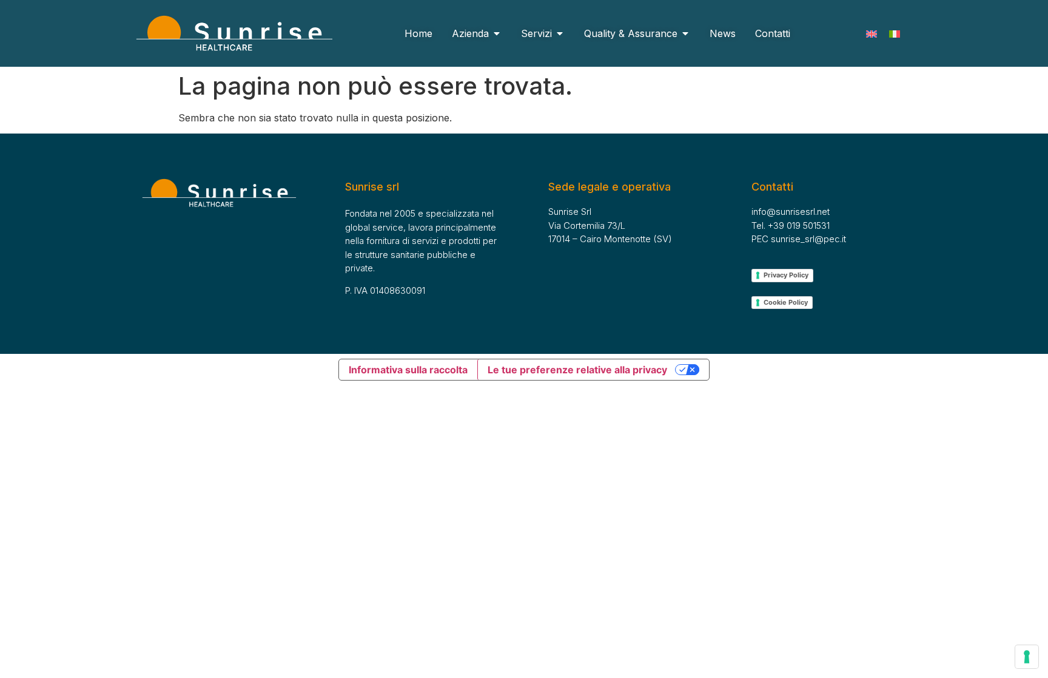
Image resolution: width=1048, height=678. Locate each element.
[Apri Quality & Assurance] (685, 33)
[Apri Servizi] (560, 33)
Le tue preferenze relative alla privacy (577, 370)
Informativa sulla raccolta (408, 370)
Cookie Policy (786, 302)
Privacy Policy (786, 275)
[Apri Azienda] (497, 33)
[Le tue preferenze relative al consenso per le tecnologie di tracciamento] (1026, 656)
